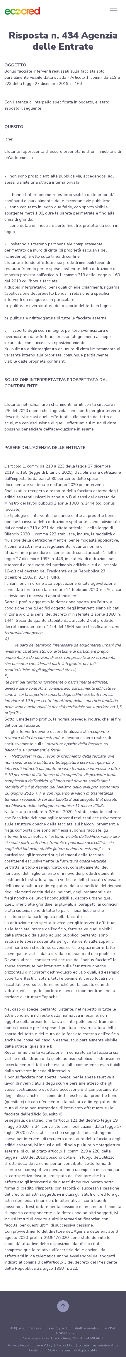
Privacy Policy (18, 1345)
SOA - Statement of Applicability (72, 1350)
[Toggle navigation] (113, 10)
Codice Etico (65, 1345)
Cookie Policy (42, 1345)
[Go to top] (63, 1306)
